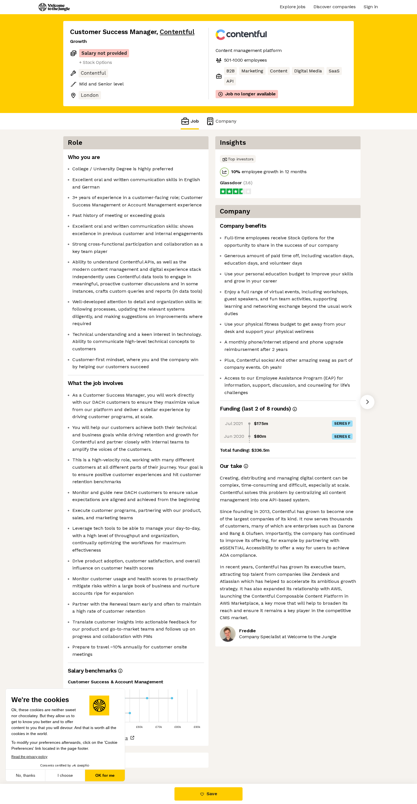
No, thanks (25, 775)
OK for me (105, 775)
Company (226, 121)
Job (195, 121)
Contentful (177, 32)
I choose (65, 775)
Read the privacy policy (29, 757)
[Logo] (54, 7)
